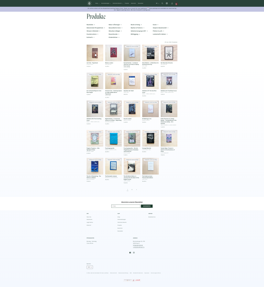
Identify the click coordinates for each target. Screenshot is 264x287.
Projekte (119, 225)
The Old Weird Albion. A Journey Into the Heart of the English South (131, 177)
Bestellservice (151, 217)
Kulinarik (90, 37)
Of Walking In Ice (146, 118)
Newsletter (120, 231)
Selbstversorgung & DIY (138, 31)
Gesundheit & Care (115, 28)
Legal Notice (90, 222)
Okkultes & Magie (114, 31)
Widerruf (89, 225)
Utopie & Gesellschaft (160, 28)
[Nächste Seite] (136, 189)
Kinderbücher (113, 37)
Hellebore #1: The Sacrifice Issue (149, 91)
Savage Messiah (146, 148)
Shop (118, 217)
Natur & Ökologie (114, 24)
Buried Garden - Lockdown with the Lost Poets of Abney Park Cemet (131, 64)
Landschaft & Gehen (159, 34)
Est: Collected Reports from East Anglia (94, 91)
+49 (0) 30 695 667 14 (138, 247)
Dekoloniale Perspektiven (95, 28)
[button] (97, 3)
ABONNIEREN (147, 206)
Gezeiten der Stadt (129, 90)
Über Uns (89, 217)
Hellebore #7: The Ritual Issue (169, 90)
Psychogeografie (109, 148)
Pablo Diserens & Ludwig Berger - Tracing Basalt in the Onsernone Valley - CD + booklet (168, 121)
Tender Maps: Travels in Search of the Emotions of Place (168, 149)
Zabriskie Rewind (121, 222)
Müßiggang (134, 34)
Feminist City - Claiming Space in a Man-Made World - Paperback (113, 92)
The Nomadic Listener (111, 176)
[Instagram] (167, 3)
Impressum (89, 219)
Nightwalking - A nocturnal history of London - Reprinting (113, 119)
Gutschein (120, 228)
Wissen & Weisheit (92, 31)
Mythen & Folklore (137, 28)
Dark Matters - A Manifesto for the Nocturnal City (150, 63)
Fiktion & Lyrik (157, 31)
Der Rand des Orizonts (167, 63)
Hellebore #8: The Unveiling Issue (94, 119)
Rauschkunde (113, 34)
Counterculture (92, 34)
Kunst (155, 24)
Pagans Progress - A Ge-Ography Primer (93, 148)
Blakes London (109, 63)
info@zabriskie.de (138, 245)
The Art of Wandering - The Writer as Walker (94, 176)
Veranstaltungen (121, 219)
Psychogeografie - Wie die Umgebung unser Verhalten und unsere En (131, 149)
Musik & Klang (135, 24)
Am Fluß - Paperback (92, 63)
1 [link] (127, 189)
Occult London (127, 118)
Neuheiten (90, 24)
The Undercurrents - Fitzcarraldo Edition (147, 176)
